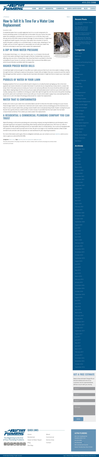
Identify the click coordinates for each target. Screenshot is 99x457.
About (41, 8)
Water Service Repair (81, 135)
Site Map (30, 445)
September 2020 (80, 222)
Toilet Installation (80, 117)
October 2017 (79, 328)
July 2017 (77, 337)
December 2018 (79, 285)
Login (64, 455)
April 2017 (78, 346)
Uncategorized (79, 120)
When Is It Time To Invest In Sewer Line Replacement (83, 33)
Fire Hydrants (79, 74)
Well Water (78, 141)
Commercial (60, 8)
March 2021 (78, 203)
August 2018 (78, 297)
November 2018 (79, 288)
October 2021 (79, 182)
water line (20, 139)
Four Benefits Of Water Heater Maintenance (84, 23)
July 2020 (77, 228)
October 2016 (79, 364)
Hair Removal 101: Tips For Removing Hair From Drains (83, 38)
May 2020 (78, 234)
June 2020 (78, 231)
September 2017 (80, 331)
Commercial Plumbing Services (84, 62)
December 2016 (79, 358)
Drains (77, 68)
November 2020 (79, 216)
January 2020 (79, 246)
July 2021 (77, 191)
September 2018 (80, 294)
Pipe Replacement (80, 92)
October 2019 (79, 255)
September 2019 (80, 258)
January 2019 (79, 282)
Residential (49, 8)
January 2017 (79, 355)
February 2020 (79, 243)
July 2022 (77, 155)
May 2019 (78, 270)
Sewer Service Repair (81, 107)
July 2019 (77, 264)
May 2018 (78, 306)
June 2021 (78, 194)
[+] (83, 442)
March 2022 (78, 167)
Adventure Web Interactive (90, 455)
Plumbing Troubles (80, 98)
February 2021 (79, 206)
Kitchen (77, 89)
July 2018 (77, 300)
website (57, 134)
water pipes (38, 139)
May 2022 (78, 161)
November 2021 (79, 179)
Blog (86, 8)
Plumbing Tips (79, 95)
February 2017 (79, 352)
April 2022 (78, 164)
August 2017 (78, 334)
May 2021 (78, 197)
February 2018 (79, 315)
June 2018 (78, 303)
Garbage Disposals (80, 80)
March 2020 (78, 240)
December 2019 (79, 249)
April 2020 (78, 237)
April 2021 (78, 200)
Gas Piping (78, 83)
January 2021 (79, 210)
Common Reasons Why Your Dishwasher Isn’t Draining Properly (83, 43)
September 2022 (80, 149)
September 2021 (80, 185)
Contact (93, 8)
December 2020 (79, 213)
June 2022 (78, 158)
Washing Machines (80, 126)
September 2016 (80, 367)
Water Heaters (79, 129)
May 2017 (78, 343)
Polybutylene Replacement (83, 101)
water (19, 54)
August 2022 (78, 152)
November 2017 (79, 325)
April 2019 (78, 273)
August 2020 (78, 225)
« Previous (6, 17)
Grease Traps (79, 86)
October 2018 (79, 291)
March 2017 (78, 349)
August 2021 (78, 188)
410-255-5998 (89, 2)
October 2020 (79, 219)
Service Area (50, 440)
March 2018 (78, 312)
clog (34, 54)
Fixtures (77, 77)
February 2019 (79, 279)
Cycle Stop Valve (79, 65)
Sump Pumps (79, 114)
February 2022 (79, 170)
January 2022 (79, 173)
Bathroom (78, 56)
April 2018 (78, 309)
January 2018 (79, 318)
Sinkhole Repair (79, 110)
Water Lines (11, 139)
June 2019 (78, 267)
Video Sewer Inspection (82, 123)
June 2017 (78, 340)
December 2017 (79, 322)
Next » (68, 17)
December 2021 (79, 176)
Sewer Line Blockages (81, 104)
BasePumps (78, 53)
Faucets (77, 71)
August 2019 (78, 261)
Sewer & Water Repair (74, 8)
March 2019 (78, 276)
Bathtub (77, 59)
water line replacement (28, 139)
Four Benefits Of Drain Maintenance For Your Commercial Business (81, 28)
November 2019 (79, 252)
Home (34, 8)
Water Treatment (80, 138)
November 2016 (79, 361)
